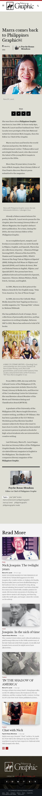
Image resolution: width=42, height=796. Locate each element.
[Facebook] (13, 113)
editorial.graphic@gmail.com (25, 776)
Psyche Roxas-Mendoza (28, 48)
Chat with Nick (12, 730)
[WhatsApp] (28, 113)
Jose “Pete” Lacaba (15, 497)
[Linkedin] (18, 782)
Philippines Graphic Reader (11, 505)
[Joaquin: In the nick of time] (21, 615)
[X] (18, 113)
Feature (4, 677)
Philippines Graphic (20, 502)
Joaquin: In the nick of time (21, 632)
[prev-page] (3, 748)
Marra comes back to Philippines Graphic (16, 500)
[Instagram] (12, 782)
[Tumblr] (29, 782)
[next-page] (7, 748)
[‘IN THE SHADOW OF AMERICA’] (21, 663)
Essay (3, 562)
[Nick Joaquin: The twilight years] (21, 548)
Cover (4, 629)
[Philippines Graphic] (20, 6)
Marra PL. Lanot (7, 502)
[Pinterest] (23, 113)
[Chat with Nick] (21, 713)
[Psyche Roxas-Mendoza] (17, 48)
